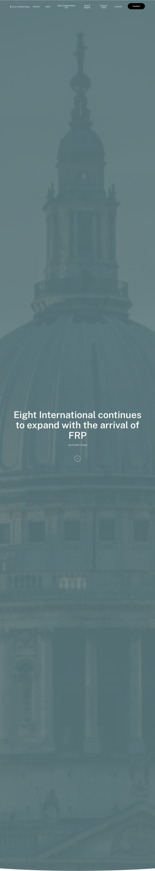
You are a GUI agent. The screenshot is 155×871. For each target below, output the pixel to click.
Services (36, 7)
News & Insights (87, 7)
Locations (118, 7)
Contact (136, 6)
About (48, 7)
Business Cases (103, 7)
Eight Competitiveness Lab (66, 7)
